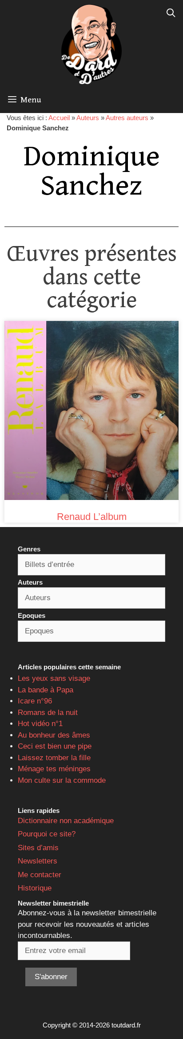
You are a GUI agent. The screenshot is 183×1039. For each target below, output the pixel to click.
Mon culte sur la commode (62, 780)
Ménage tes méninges (54, 769)
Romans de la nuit (48, 712)
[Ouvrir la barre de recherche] (171, 13)
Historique (35, 888)
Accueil (59, 117)
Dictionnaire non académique (66, 820)
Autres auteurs (127, 117)
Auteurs (87, 117)
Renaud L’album (92, 516)
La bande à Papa (45, 690)
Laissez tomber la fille (54, 758)
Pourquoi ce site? (47, 834)
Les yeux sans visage (54, 678)
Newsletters (37, 861)
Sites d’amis (38, 848)
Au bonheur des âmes (54, 735)
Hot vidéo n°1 (40, 723)
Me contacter (39, 875)
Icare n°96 (35, 701)
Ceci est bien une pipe (55, 746)
